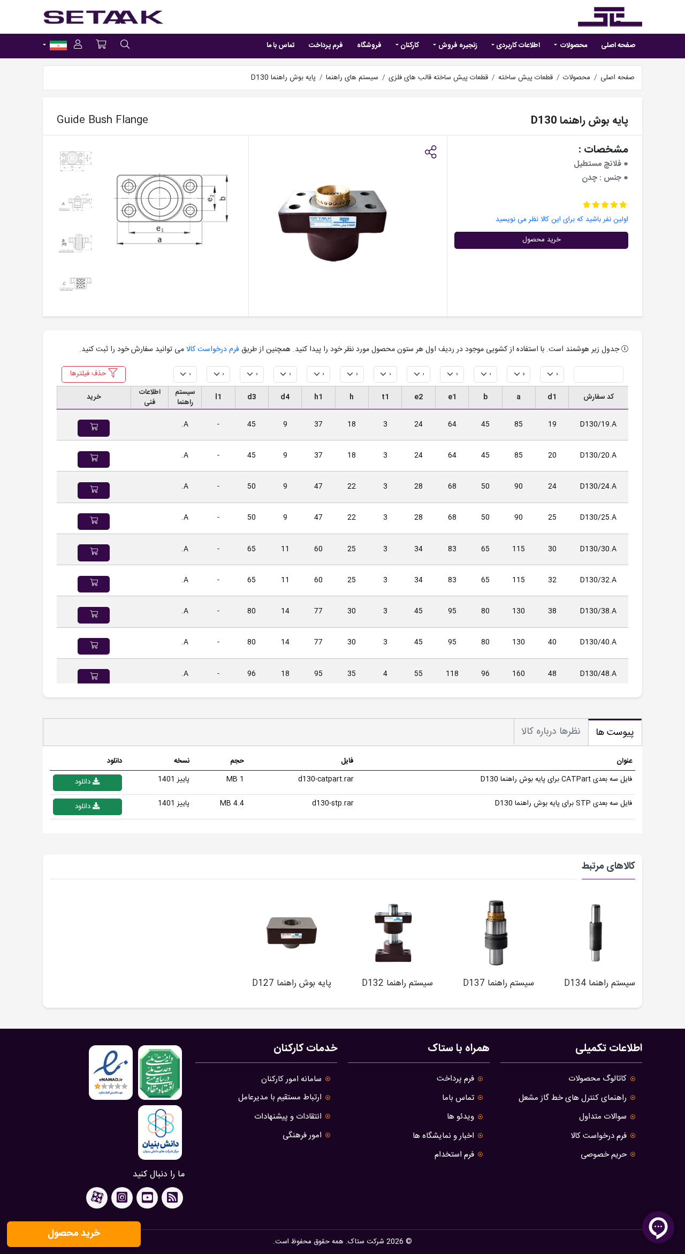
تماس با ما (281, 45)
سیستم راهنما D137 (498, 983)
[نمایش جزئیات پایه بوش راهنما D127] (291, 932)
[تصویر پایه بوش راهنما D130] (171, 211)
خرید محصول (541, 240)
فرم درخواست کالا (212, 349)
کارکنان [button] (409, 45)
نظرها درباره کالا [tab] (551, 732)
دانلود (84, 782)
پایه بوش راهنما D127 (291, 983)
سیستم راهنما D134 (599, 983)
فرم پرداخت (326, 45)
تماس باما (458, 1098)
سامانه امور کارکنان (291, 1079)
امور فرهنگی (302, 1135)
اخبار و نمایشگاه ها (443, 1136)
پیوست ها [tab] (615, 733)
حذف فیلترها (89, 373)
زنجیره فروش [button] (457, 45)
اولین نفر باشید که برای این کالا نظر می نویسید (562, 219)
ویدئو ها (460, 1116)
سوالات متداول (603, 1116)
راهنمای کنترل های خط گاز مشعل (573, 1098)
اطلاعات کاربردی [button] (518, 45)
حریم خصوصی (604, 1154)
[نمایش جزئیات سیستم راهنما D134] (595, 932)
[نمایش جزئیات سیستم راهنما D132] (392, 932)
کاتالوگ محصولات (597, 1078)
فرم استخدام (454, 1154)
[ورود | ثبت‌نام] (78, 46)
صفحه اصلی (618, 45)
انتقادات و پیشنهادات (288, 1116)
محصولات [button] (573, 45)
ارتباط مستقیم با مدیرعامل (280, 1097)
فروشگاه (369, 45)
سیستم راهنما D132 (397, 983)
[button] (430, 153)
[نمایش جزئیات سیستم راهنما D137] (494, 932)
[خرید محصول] (94, 428)
